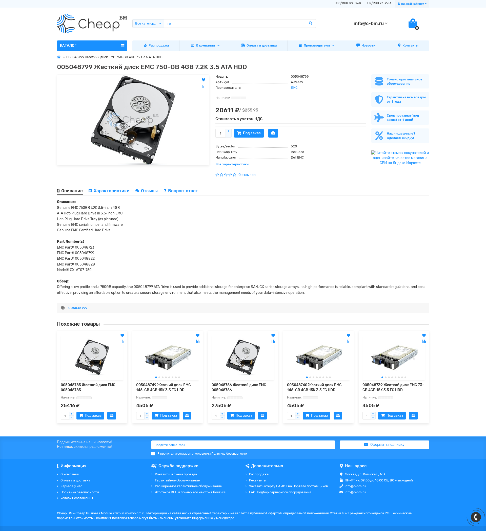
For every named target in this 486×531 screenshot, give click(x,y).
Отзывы (150, 190)
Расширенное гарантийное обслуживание (188, 486)
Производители (317, 45)
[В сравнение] (122, 341)
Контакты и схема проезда (176, 474)
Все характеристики (232, 164)
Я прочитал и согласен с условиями (202, 453)
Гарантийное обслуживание (177, 480)
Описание (72, 190)
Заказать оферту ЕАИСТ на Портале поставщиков (288, 486)
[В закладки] (122, 335)
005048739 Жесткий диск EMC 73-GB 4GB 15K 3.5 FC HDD (393, 387)
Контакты (410, 45)
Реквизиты (257, 480)
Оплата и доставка (262, 45)
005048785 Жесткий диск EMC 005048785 (88, 387)
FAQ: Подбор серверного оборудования (280, 492)
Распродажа (159, 45)
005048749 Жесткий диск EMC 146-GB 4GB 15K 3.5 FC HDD (163, 387)
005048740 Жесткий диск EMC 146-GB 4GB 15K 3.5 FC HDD (314, 387)
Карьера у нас (71, 486)
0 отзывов (247, 175)
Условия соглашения (76, 498)
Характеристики (112, 190)
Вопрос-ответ (183, 190)
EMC (294, 88)
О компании (205, 45)
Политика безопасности (79, 492)
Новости (368, 45)
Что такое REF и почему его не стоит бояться (190, 492)
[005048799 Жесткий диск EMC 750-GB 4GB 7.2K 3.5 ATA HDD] (133, 120)
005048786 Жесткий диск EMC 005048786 (239, 387)
